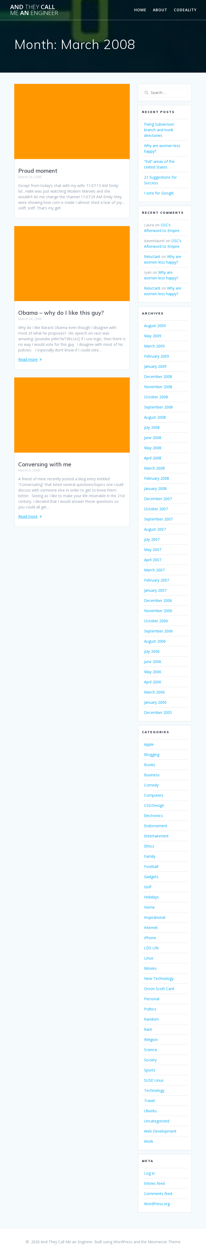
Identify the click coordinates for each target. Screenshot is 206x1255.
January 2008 (155, 488)
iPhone (150, 937)
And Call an (34, 10)
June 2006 (152, 661)
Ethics (149, 846)
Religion (151, 1039)
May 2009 (152, 335)
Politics (150, 1009)
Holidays (151, 897)
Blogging (151, 754)
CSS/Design (154, 805)
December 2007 (158, 498)
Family (149, 856)
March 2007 (154, 569)
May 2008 (152, 447)
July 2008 (152, 427)
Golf (147, 886)
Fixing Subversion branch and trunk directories (159, 130)
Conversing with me (44, 464)
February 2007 (156, 580)
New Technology (159, 978)
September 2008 (158, 407)
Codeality (185, 9)
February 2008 (156, 478)
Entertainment (156, 835)
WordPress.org (157, 1203)
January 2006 (155, 702)
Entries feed (154, 1183)
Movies (150, 968)
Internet (151, 927)
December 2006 (158, 600)
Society (150, 1059)
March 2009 (154, 346)
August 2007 (155, 529)
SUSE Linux (153, 1080)
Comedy (151, 785)
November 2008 (158, 386)
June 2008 (152, 437)
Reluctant (152, 256)
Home (140, 9)
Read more (28, 359)
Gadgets (151, 876)
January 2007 (155, 590)
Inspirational (154, 917)
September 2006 (158, 631)
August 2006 (155, 641)
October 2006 (156, 620)
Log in (149, 1173)
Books (149, 764)
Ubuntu (150, 1110)
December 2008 (158, 376)
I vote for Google (159, 193)
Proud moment (37, 170)
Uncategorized (156, 1120)
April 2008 (152, 457)
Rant (148, 1029)
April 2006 (152, 681)
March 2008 (154, 468)
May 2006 (152, 671)
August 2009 (155, 325)
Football (151, 866)
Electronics (153, 815)
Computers (153, 795)
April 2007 (152, 559)
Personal (151, 998)
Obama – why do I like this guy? (61, 312)
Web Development (160, 1131)
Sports (149, 1070)
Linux (148, 958)
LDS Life (151, 947)
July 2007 (152, 539)
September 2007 (158, 519)
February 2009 (156, 356)
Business (152, 774)
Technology (154, 1090)
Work (148, 1141)
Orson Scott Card (159, 988)
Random (151, 1019)
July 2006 (152, 651)
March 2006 (154, 692)
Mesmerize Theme (164, 1241)
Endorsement (155, 825)
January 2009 (155, 366)
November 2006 (158, 610)
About (160, 9)
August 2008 (155, 417)
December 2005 (158, 712)
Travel (149, 1100)
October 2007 (156, 508)
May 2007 (152, 549)
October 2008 (156, 396)
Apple (149, 744)
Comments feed (158, 1193)
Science (150, 1049)
